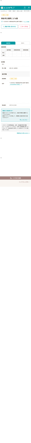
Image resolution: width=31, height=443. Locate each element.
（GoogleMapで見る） (15, 84)
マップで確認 (26, 21)
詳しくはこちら (23, 119)
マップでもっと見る (23, 181)
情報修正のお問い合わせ (22, 133)
